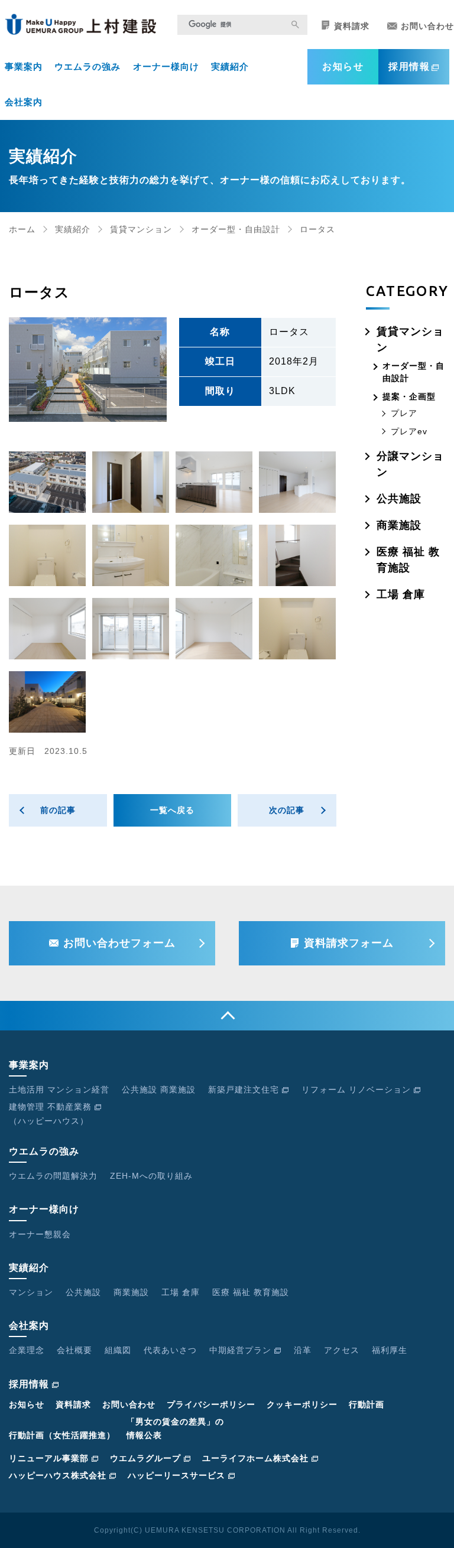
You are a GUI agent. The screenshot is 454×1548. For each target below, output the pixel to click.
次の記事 (286, 810)
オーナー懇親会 (40, 1234)
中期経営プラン (240, 1350)
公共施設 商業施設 (159, 1089)
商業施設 (399, 525)
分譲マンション (410, 464)
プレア (404, 413)
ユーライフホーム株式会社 (255, 1458)
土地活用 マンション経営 (59, 1089)
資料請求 (351, 26)
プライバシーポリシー (211, 1404)
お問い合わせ (427, 26)
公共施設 (399, 499)
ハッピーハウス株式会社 (57, 1475)
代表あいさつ (170, 1350)
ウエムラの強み (87, 66)
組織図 (118, 1350)
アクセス (341, 1350)
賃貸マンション (141, 229)
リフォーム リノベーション (356, 1089)
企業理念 (26, 1350)
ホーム (22, 229)
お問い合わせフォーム (119, 943)
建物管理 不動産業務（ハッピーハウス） (50, 1114)
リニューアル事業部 (49, 1458)
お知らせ (343, 66)
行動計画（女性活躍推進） (62, 1435)
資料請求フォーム (349, 943)
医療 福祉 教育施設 (408, 560)
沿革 (303, 1350)
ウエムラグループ (145, 1458)
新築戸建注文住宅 (243, 1089)
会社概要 (74, 1350)
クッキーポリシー (302, 1404)
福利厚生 (389, 1350)
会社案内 (24, 102)
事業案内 (24, 66)
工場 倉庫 (401, 594)
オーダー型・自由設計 (236, 229)
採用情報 (409, 66)
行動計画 (366, 1404)
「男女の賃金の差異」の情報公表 (175, 1428)
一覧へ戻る (172, 810)
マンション (31, 1292)
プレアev (409, 431)
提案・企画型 (409, 396)
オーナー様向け (166, 66)
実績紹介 (230, 66)
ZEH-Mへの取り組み (151, 1175)
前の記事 (58, 810)
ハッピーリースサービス (176, 1475)
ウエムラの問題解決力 (53, 1175)
